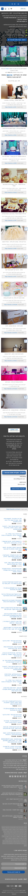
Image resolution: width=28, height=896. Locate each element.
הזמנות (10, 829)
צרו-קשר (9, 75)
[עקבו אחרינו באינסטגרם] (23, 776)
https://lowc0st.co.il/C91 (10, 276)
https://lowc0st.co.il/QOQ (11, 192)
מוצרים (7, 836)
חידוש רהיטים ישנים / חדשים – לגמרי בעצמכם (14, 354)
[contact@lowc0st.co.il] (14, 4)
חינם (11, 831)
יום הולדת (21, 834)
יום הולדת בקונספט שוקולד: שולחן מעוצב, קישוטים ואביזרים (14, 213)
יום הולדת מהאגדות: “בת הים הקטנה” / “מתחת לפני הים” (14, 61)
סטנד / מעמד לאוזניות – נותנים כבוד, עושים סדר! (14, 100)
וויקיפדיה (7, 68)
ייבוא (17, 834)
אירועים (7, 827)
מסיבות (21, 838)
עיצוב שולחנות (23, 841)
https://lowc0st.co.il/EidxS (11, 360)
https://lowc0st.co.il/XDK (11, 248)
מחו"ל (3, 836)
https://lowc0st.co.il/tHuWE (10, 304)
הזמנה (14, 829)
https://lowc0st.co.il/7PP (10, 220)
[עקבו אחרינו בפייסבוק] (25, 776)
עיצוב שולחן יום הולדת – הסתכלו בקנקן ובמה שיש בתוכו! (14, 128)
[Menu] (18, 4)
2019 (25, 827)
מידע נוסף (14, 888)
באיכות (3, 827)
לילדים (14, 836)
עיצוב (6, 838)
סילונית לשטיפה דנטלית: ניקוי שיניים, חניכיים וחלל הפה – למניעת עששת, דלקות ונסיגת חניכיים (12, 787)
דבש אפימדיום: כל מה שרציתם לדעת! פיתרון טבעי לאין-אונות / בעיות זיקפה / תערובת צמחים (12, 793)
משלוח (10, 838)
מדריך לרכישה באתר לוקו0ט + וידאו (14, 799)
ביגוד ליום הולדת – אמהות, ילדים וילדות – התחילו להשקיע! (14, 241)
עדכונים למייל (23, 479)
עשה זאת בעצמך (16, 841)
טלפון (25, 834)
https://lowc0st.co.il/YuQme (10, 388)
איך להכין (18, 827)
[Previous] (26, 55)
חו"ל (18, 831)
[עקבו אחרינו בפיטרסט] (15, 776)
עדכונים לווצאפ (23, 482)
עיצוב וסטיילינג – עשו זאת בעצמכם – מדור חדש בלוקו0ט (14, 410)
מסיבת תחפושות (15, 838)
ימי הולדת (10, 834)
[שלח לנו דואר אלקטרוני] (18, 776)
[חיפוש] (2, 9)
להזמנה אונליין (23, 836)
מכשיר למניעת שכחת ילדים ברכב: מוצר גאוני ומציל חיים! (12, 804)
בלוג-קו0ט (22, 829)
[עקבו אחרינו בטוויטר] (20, 776)
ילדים (14, 834)
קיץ (3, 841)
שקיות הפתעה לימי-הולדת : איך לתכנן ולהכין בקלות (14, 298)
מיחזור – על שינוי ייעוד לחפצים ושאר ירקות (14, 270)
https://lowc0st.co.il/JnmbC (10, 332)
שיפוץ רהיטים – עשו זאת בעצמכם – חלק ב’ (14, 326)
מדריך (11, 836)
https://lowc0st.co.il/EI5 (10, 107)
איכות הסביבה (12, 827)
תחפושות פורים (10, 843)
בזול (25, 829)
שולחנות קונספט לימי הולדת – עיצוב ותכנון (14, 382)
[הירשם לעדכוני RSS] (12, 776)
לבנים (6, 834)
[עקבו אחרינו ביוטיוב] (10, 776)
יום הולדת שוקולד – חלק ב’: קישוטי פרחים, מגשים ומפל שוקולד (14, 185)
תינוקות (4, 843)
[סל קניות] (5, 8)
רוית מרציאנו (24, 843)
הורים (17, 829)
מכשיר (25, 838)
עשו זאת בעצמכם (9, 841)
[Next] (2, 55)
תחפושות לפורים (17, 843)
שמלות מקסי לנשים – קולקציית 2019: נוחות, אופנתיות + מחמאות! (12, 816)
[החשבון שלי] (9, 8)
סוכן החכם (21, 769)
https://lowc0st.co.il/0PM (11, 163)
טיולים (8, 831)
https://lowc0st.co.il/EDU (11, 135)
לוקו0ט (18, 836)
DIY (22, 827)
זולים (25, 831)
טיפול (5, 831)
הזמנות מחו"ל (4, 829)
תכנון (25, 845)
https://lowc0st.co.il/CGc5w (10, 416)
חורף (15, 831)
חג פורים (21, 831)
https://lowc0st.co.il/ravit (13, 509)
